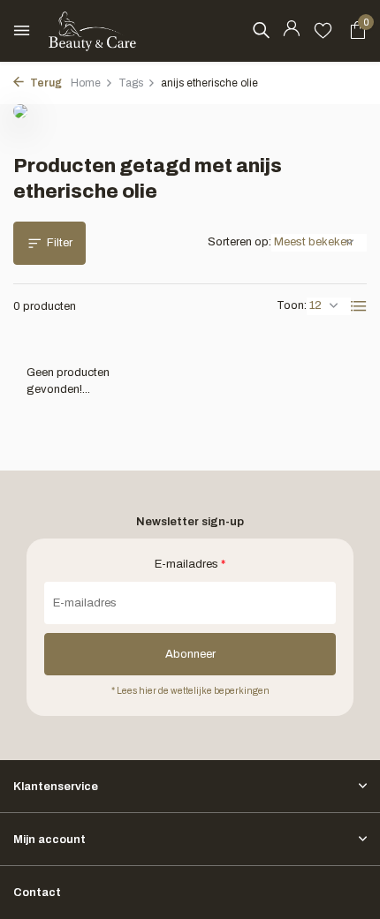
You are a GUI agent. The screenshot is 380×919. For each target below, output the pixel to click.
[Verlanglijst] (323, 30)
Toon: (292, 305)
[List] (359, 306)
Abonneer (190, 654)
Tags (130, 83)
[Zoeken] (261, 30)
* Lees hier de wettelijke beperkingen (190, 691)
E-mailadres (190, 564)
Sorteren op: (239, 242)
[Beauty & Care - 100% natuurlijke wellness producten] (93, 31)
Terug (45, 83)
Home (86, 83)
